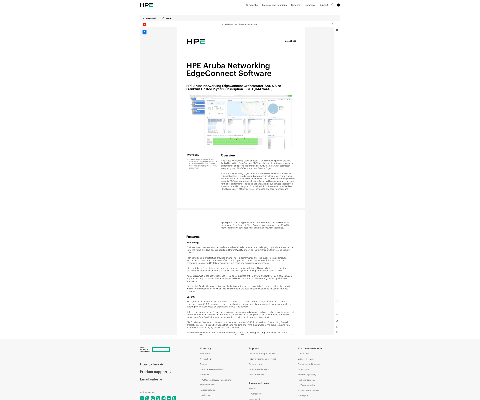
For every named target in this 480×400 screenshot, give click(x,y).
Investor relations (208, 390)
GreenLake (252, 5)
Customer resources (310, 348)
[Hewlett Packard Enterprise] (146, 5)
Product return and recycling (262, 359)
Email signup (304, 369)
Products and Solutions (274, 5)
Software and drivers (259, 369)
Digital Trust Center (307, 359)
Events (252, 388)
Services (295, 5)
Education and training (309, 364)
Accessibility (206, 359)
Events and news (259, 383)
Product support (153, 371)
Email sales (149, 379)
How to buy (149, 364)
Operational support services (262, 353)
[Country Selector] (338, 5)
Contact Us (303, 353)
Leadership (205, 395)
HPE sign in (303, 395)
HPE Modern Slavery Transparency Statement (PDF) (216, 382)
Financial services (306, 380)
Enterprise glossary (307, 374)
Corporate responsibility (211, 369)
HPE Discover (255, 393)
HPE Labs (204, 374)
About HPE (205, 353)
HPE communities (306, 385)
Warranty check (256, 374)
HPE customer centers (308, 390)
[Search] (333, 5)
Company (310, 5)
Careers (203, 364)
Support (324, 5)
